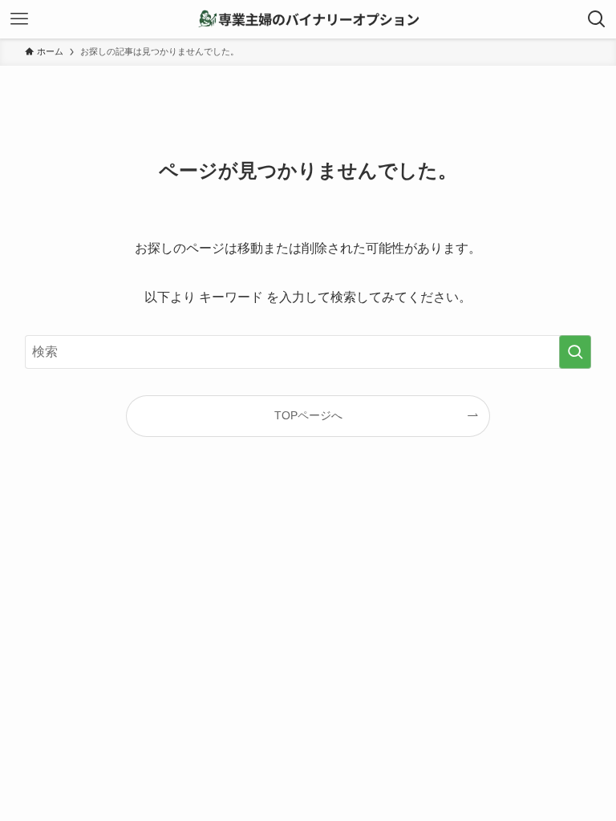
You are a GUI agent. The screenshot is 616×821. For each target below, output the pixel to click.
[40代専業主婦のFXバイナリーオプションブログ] (308, 19)
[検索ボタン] (597, 19)
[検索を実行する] (575, 352)
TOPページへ (308, 415)
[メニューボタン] (19, 19)
